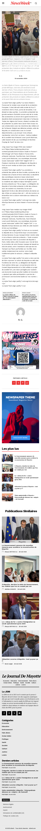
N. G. (20, 76)
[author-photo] (3, 552)
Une (31, 59)
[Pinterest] (23, 383)
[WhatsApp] (27, 383)
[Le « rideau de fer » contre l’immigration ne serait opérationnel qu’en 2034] (7, 478)
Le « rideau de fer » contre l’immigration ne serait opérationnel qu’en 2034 (26, 477)
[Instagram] (9, 713)
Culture (11, 59)
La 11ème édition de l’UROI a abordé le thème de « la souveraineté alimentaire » (10, 297)
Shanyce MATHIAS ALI (11, 552)
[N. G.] (20, 312)
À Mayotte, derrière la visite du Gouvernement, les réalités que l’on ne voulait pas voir (26, 468)
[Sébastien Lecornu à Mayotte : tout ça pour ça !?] (7, 487)
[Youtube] (19, 713)
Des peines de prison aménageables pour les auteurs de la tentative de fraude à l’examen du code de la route (29, 298)
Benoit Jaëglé (9, 664)
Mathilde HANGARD (10, 589)
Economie (22, 59)
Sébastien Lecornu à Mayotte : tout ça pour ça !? (19, 785)
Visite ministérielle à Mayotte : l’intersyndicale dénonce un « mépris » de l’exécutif (26, 497)
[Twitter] (18, 383)
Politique (5, 767)
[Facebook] (14, 383)
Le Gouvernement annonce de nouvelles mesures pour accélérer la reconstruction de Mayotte (26, 458)
